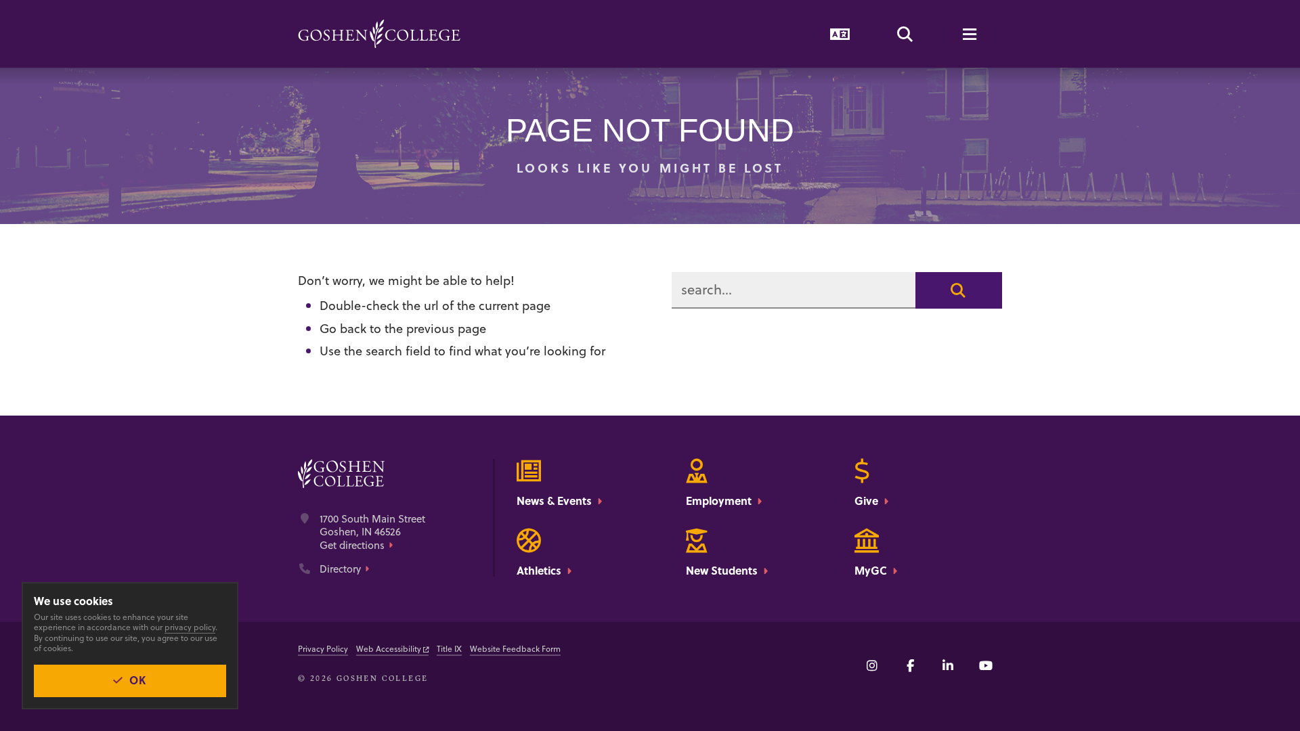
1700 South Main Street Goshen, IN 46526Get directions (372, 532)
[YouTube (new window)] (986, 665)
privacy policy (190, 627)
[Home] (379, 34)
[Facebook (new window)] (910, 665)
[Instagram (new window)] (872, 665)
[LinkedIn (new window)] (948, 665)
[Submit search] (958, 290)
